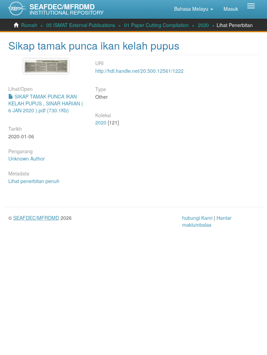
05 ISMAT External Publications (80, 24)
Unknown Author (26, 158)
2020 (203, 24)
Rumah (29, 24)
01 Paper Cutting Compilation (156, 24)
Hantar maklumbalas (207, 221)
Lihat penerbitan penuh (33, 181)
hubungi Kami (197, 217)
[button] (193, 8)
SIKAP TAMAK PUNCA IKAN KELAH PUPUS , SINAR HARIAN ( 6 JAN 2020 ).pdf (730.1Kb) (45, 103)
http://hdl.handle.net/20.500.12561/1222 (139, 70)
